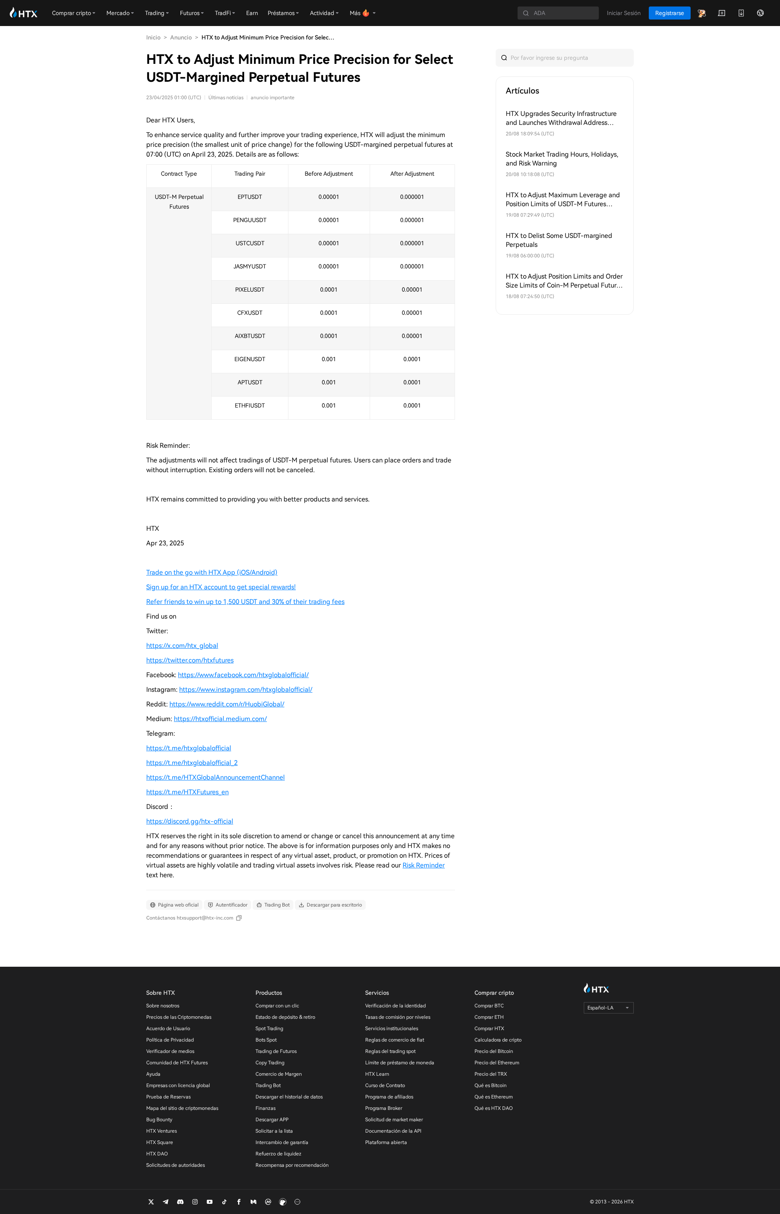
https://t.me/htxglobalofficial (188, 748)
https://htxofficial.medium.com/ (220, 719)
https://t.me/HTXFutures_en (187, 792)
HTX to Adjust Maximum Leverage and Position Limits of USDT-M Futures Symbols (563, 200)
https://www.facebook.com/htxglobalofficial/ (243, 675)
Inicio (153, 37)
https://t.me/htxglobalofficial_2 (192, 763)
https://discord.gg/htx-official (189, 821)
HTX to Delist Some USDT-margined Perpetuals (559, 240)
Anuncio (181, 37)
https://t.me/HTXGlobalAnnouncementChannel (215, 777)
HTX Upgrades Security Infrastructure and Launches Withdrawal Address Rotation (561, 118)
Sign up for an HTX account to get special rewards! (221, 587)
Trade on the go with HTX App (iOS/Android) (211, 572)
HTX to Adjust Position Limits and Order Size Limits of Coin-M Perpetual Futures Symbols (564, 281)
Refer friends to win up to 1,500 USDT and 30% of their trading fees (245, 602)
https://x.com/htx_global (182, 646)
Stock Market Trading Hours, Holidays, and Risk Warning (562, 158)
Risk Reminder (424, 865)
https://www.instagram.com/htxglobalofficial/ (245, 689)
